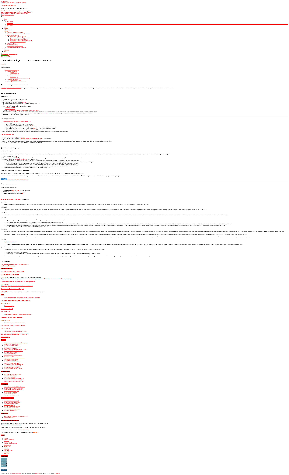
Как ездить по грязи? (9, 356)
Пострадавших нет (10, 107)
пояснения (38, 139)
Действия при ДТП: (13, 72)
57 (9, 328)
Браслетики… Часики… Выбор (18, 42)
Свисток (6, 28)
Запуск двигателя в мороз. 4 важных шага (14, 357)
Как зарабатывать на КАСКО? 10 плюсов (14, 334)
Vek (7, 277)
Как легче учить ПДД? (9, 377)
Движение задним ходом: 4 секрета (12, 317)
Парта (5, 27)
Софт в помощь (8, 29)
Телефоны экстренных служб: (15, 80)
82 (9, 320)
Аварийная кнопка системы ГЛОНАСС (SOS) (31, 138)
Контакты (6, 50)
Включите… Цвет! (11, 43)
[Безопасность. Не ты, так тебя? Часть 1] (15, 322)
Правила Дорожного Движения (11, 199)
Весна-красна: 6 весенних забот (12, 367)
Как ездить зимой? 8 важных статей (13, 368)
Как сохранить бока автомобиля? (12, 402)
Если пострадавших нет (14, 73)
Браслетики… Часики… (13, 35)
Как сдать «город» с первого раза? (12, 374)
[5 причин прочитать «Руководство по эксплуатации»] (36, 278)
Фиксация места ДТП (14, 77)
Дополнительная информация (13, 75)
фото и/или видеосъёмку (21, 159)
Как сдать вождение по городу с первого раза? (16, 300)
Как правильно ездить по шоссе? (12, 347)
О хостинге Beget (8, 450)
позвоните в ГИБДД (46, 113)
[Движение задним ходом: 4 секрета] (18, 314)
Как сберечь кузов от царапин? (12, 409)
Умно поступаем (11, 24)
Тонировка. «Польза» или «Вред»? (12, 289)
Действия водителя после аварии (11, 70)
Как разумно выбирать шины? (11, 395)
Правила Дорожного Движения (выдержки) (16, 81)
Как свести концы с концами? (11, 391)
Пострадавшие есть (10, 109)
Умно (5, 20)
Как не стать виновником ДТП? (12, 352)
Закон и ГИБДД (8, 442)
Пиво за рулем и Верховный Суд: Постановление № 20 (15, 264)
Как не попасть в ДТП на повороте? (13, 355)
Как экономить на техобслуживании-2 (13, 389)
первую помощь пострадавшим (22, 139)
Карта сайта (7, 451)
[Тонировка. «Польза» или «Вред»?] (17, 286)
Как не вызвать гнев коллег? (11, 407)
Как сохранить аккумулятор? (11, 359)
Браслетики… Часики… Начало (18, 36)
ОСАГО (32, 125)
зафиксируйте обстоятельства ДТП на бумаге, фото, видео (24, 110)
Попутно (6, 31)
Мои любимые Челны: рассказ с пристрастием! (16, 416)
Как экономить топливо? (10, 393)
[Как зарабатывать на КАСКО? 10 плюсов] (15, 331)
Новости (6, 438)
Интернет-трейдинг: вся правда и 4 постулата (18, 33)
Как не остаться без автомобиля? (12, 406)
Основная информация (12, 71)
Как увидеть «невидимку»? (11, 360)
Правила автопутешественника (15, 46)
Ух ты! (5, 19)
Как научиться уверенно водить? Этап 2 (14, 381)
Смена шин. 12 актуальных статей (12, 344)
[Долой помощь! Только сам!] (12, 271)
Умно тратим (10, 25)
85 (9, 311)
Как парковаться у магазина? (11, 345)
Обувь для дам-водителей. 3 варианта (16, 47)
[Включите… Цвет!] (9, 306)
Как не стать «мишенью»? (10, 410)
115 (9, 303)
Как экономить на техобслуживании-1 (13, 388)
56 (9, 337)
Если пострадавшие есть (14, 74)
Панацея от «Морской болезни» (15, 32)
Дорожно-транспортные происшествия (11, 88)
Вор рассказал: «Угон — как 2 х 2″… (13, 351)
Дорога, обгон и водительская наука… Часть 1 (15, 349)
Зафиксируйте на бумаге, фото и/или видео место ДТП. (17, 121)
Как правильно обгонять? (10, 348)
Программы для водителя (10, 443)
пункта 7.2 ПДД (26, 102)
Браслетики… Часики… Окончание (19, 39)
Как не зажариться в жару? (10, 392)
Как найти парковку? (9, 405)
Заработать (6, 453)
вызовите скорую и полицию (17, 137)
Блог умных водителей (8, 5)
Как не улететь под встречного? (12, 363)
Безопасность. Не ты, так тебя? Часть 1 (13, 325)
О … (5, 48)
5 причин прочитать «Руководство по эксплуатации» (18, 281)
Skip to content (4, 1)
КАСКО (35, 128)
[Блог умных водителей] (144, 15)
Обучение (6, 441)
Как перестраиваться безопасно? (12, 361)
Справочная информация (12, 79)
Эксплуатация (7, 445)
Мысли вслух (7, 446)
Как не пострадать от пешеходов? (12, 366)
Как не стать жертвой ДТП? (11, 353)
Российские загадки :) (12, 44)
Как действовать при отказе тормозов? (13, 364)
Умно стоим (10, 23)
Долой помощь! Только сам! (8, 265)
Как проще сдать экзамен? (10, 375)
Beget (5, 51)
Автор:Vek (3, 64)
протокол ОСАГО (13, 158)
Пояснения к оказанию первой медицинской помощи (20, 78)
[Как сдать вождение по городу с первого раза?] (22, 297)
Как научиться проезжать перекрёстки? (14, 378)
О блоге (6, 447)
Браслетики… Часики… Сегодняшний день (21, 40)
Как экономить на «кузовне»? (11, 401)
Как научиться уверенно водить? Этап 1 (14, 379)
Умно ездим (10, 21)
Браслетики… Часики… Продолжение (20, 38)
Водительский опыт (9, 439)
